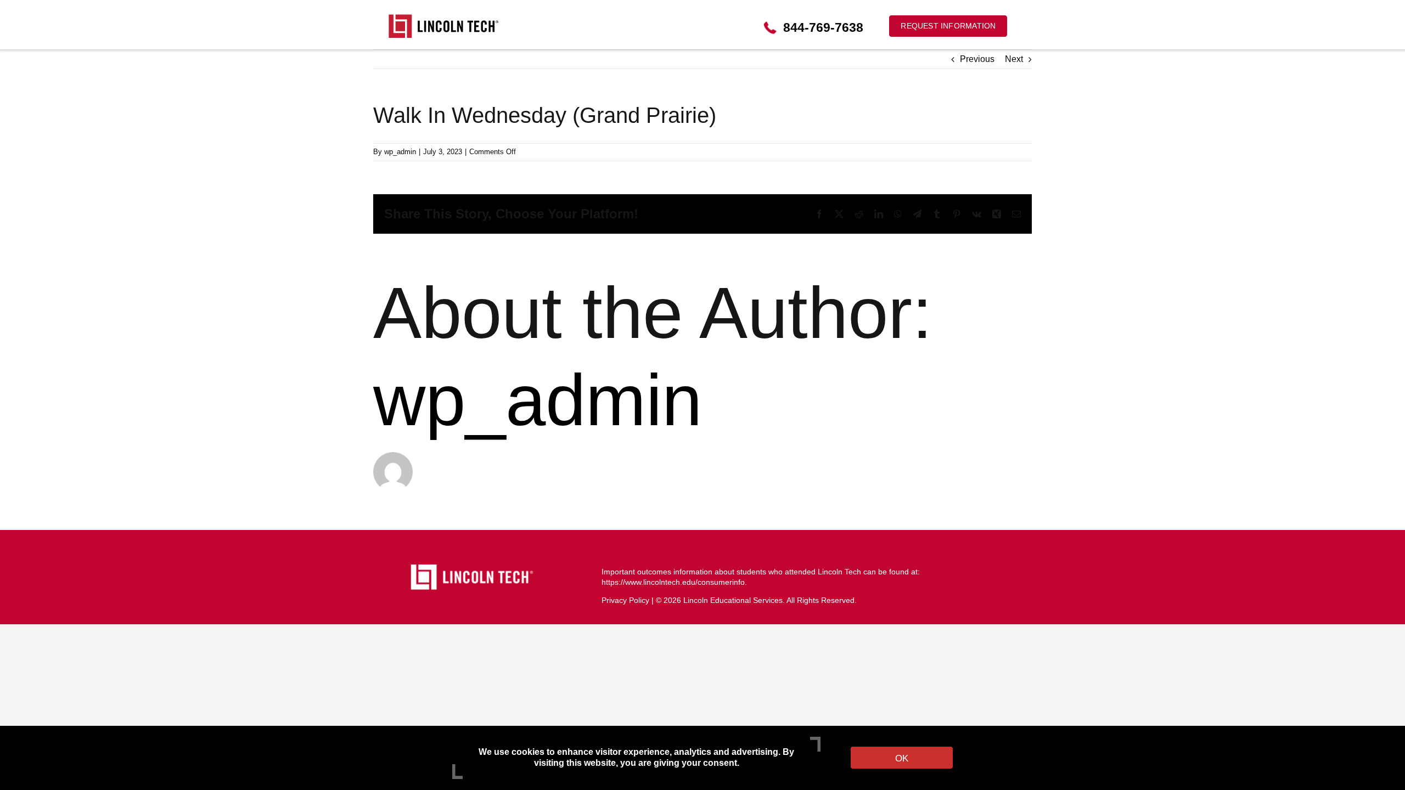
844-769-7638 (823, 27)
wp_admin (400, 152)
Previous (977, 59)
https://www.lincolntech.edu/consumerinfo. (674, 582)
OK (901, 758)
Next (1014, 59)
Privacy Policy (625, 600)
